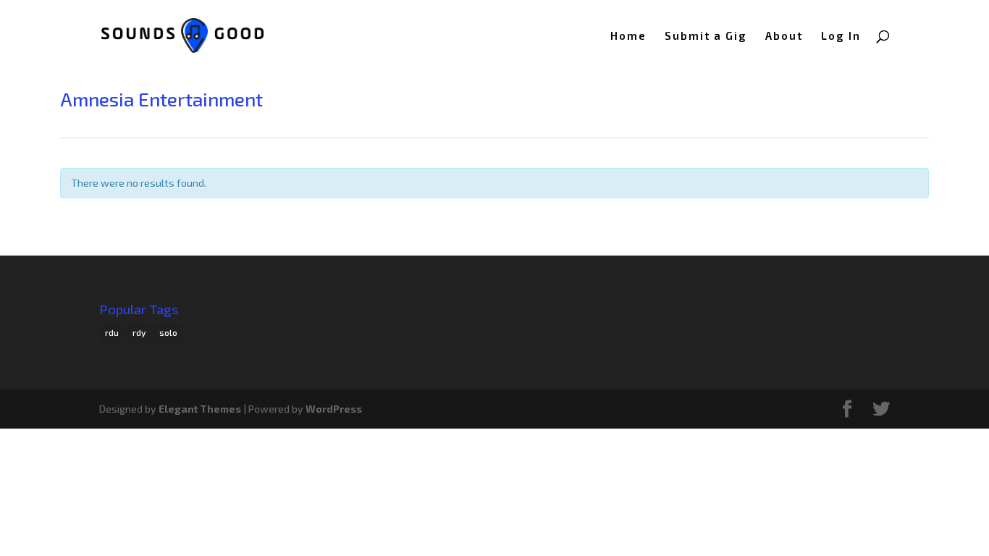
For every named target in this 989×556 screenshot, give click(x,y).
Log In (841, 36)
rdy (139, 332)
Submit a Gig (706, 36)
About (784, 36)
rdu (112, 332)
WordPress (334, 409)
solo (168, 332)
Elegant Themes (200, 409)
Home (628, 36)
